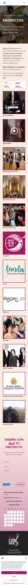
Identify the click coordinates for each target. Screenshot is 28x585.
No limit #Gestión (6, 86)
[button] (26, 558)
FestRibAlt (6, 256)
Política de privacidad (15, 583)
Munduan (5, 340)
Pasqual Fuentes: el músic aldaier (13, 396)
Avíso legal (22, 583)
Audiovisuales (7, 143)
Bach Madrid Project (9, 199)
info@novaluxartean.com (14, 553)
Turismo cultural (8, 424)
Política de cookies (7, 583)
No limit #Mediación (18, 86)
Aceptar (14, 572)
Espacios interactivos (9, 228)
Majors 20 (6, 312)
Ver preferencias (14, 580)
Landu (5, 284)
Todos (6, 82)
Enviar (20, 484)
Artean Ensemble (8, 115)
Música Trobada (8, 368)
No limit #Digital (17, 83)
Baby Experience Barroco (10, 171)
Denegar (14, 576)
